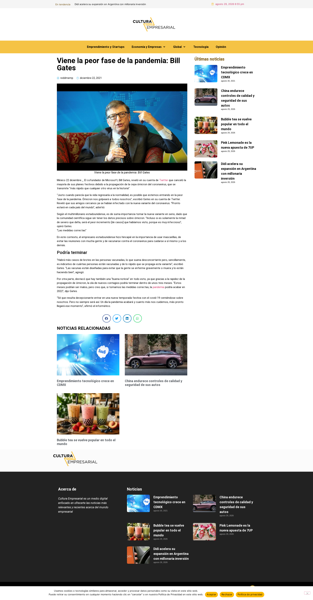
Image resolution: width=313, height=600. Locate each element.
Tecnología (200, 47)
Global (177, 47)
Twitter (163, 180)
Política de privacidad (250, 594)
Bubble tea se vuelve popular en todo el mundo (236, 124)
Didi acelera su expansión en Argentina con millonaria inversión (171, 553)
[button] (106, 318)
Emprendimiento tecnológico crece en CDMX (237, 72)
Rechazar (227, 594)
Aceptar (211, 594)
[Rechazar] (307, 593)
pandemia (158, 287)
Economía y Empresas (147, 47)
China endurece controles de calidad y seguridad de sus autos (189, 4)
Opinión (221, 47)
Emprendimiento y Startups (105, 47)
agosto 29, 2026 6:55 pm (229, 4)
